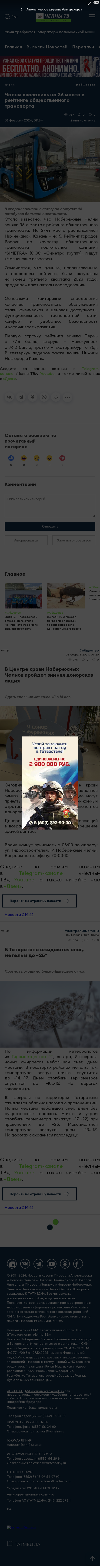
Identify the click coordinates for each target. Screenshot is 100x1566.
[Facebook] (78, 1264)
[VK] (25, 1264)
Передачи (83, 46)
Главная (13, 46)
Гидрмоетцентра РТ (32, 1056)
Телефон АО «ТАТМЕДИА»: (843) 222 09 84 (39, 1500)
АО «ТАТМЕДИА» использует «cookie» (35, 1391)
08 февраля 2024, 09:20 (82, 654)
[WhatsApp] (44, 397)
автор (10, 85)
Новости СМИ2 (19, 914)
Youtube (47, 373)
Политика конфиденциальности (32, 1407)
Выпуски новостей (47, 46)
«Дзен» (9, 378)
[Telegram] (21, 397)
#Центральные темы (81, 931)
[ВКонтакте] (9, 397)
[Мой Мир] (55, 397)
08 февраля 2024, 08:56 (82, 935)
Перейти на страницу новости (35, 901)
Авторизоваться (26, 540)
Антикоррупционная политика (30, 1494)
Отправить (50, 526)
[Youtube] (52, 1264)
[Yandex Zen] (12, 1264)
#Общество (85, 85)
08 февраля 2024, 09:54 (24, 120)
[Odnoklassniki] (65, 1264)
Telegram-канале (41, 873)
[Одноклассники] (32, 397)
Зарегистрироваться (74, 540)
